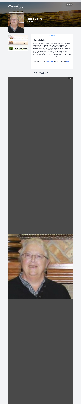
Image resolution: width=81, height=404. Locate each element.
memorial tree (49, 61)
